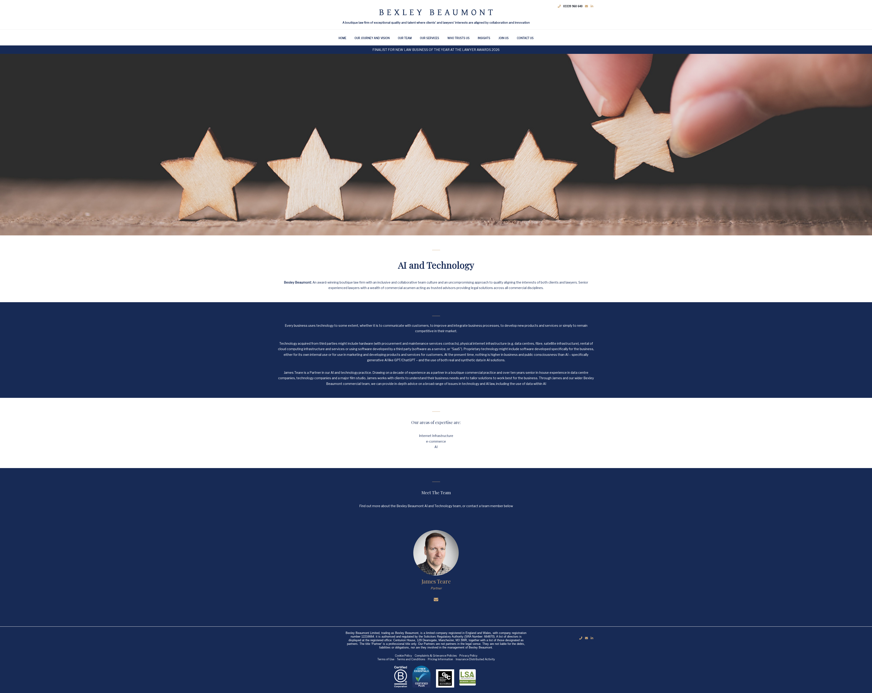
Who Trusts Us (458, 38)
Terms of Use (385, 659)
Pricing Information (440, 659)
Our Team (405, 38)
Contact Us (525, 38)
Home (342, 38)
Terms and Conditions (411, 659)
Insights (484, 38)
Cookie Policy (403, 655)
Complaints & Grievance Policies (436, 655)
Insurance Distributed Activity (475, 659)
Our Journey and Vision (372, 38)
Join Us (503, 38)
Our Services (429, 38)
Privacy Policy (468, 655)
